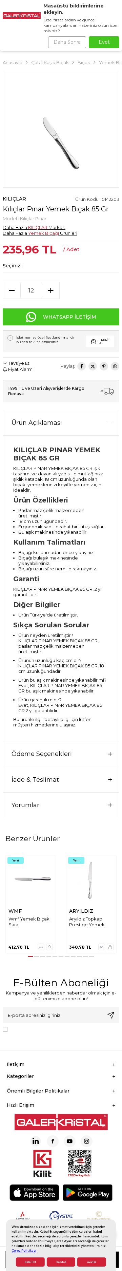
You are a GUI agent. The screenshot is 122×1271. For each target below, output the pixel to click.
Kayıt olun (110, 1015)
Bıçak (84, 62)
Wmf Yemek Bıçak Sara (28, 921)
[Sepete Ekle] (49, 947)
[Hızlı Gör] (41, 947)
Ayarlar (91, 1262)
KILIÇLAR (14, 199)
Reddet (61, 1262)
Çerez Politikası (24, 1250)
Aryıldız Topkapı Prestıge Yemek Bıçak (87, 922)
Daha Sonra (67, 42)
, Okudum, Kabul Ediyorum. (49, 1031)
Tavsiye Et (18, 363)
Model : (24, 218)
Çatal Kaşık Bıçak (50, 62)
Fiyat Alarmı (20, 369)
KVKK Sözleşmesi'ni (34, 1028)
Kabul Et (30, 1262)
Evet (104, 42)
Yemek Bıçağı (43, 233)
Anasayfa (12, 62)
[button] (30, 956)
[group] (61, 129)
